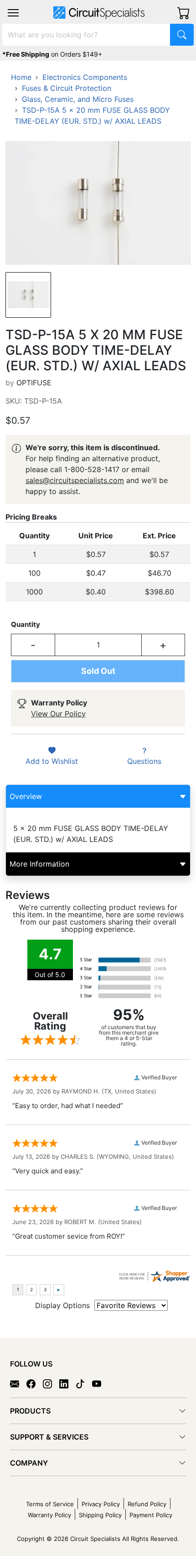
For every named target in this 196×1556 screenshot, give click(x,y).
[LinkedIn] (67, 1383)
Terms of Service (50, 1504)
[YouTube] (100, 1383)
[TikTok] (84, 1383)
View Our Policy (58, 713)
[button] (13, 13)
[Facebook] (34, 1383)
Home (21, 77)
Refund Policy (147, 1504)
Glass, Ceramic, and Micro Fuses (78, 99)
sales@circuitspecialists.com (75, 480)
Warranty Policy (49, 1515)
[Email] (18, 1383)
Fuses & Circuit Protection (66, 88)
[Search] (182, 35)
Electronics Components (84, 77)
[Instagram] (51, 1383)
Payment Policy (150, 1515)
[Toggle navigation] (13, 13)
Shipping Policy (100, 1515)
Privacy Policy (101, 1504)
